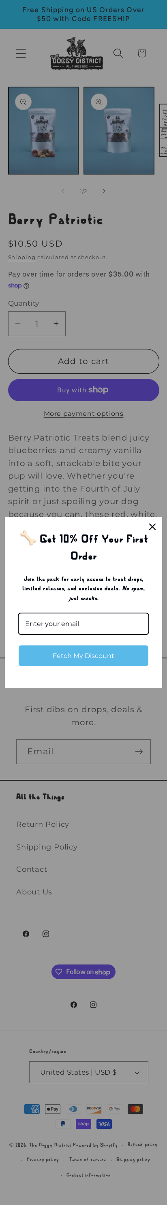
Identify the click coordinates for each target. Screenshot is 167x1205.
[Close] (152, 527)
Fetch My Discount (83, 656)
